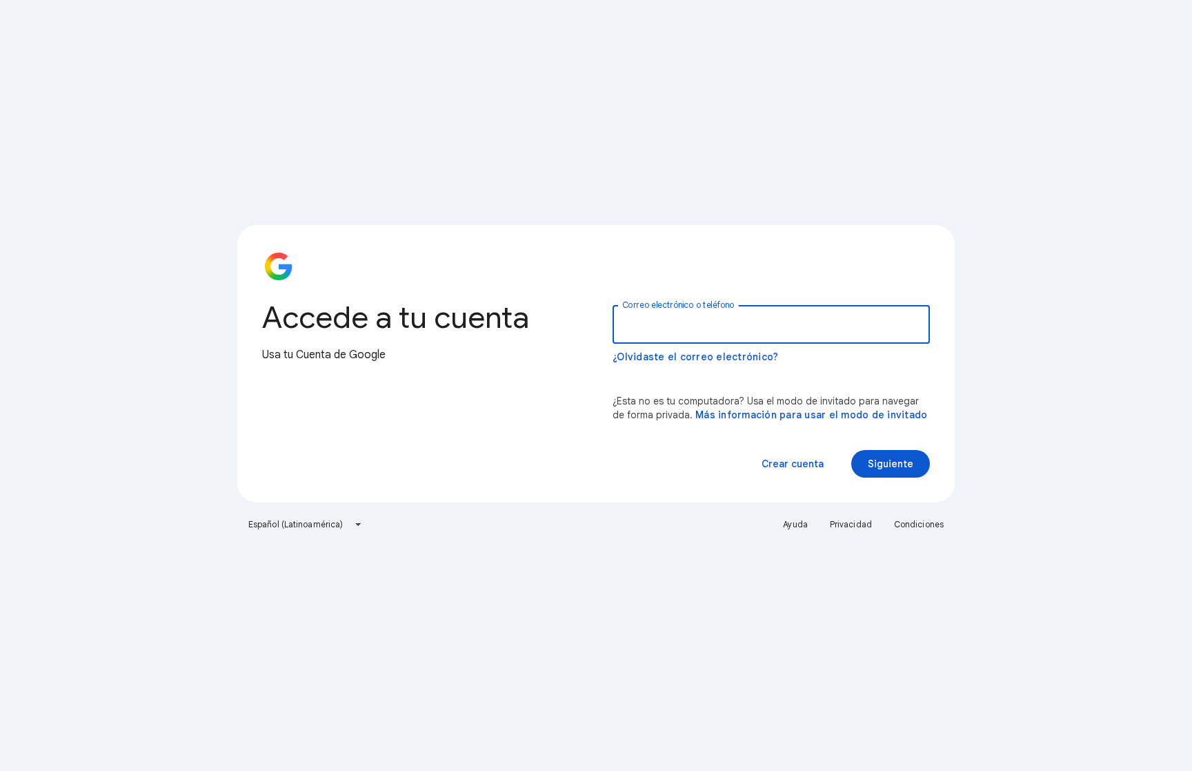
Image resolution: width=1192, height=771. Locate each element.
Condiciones (919, 524)
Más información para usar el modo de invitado (811, 415)
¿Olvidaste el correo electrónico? (695, 357)
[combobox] (305, 525)
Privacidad (851, 524)
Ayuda (795, 524)
